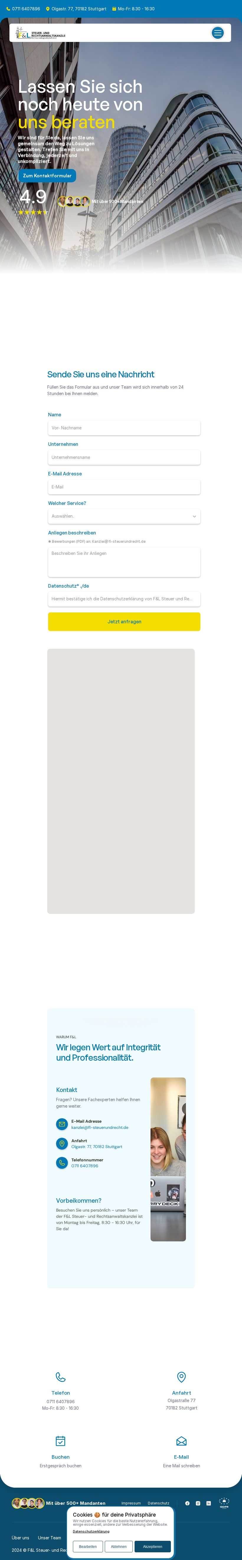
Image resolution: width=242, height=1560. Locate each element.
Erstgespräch (53, 1465)
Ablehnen (119, 1547)
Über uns (20, 1537)
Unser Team (49, 1537)
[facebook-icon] (187, 1503)
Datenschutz (158, 1503)
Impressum (131, 1503)
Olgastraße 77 (182, 1400)
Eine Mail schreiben (181, 1465)
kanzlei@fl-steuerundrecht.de (99, 1127)
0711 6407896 (26, 8)
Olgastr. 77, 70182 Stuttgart (79, 8)
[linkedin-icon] (208, 1503)
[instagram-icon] (198, 1503)
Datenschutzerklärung (91, 1531)
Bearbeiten (88, 1547)
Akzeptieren (152, 1547)
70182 (172, 1407)
